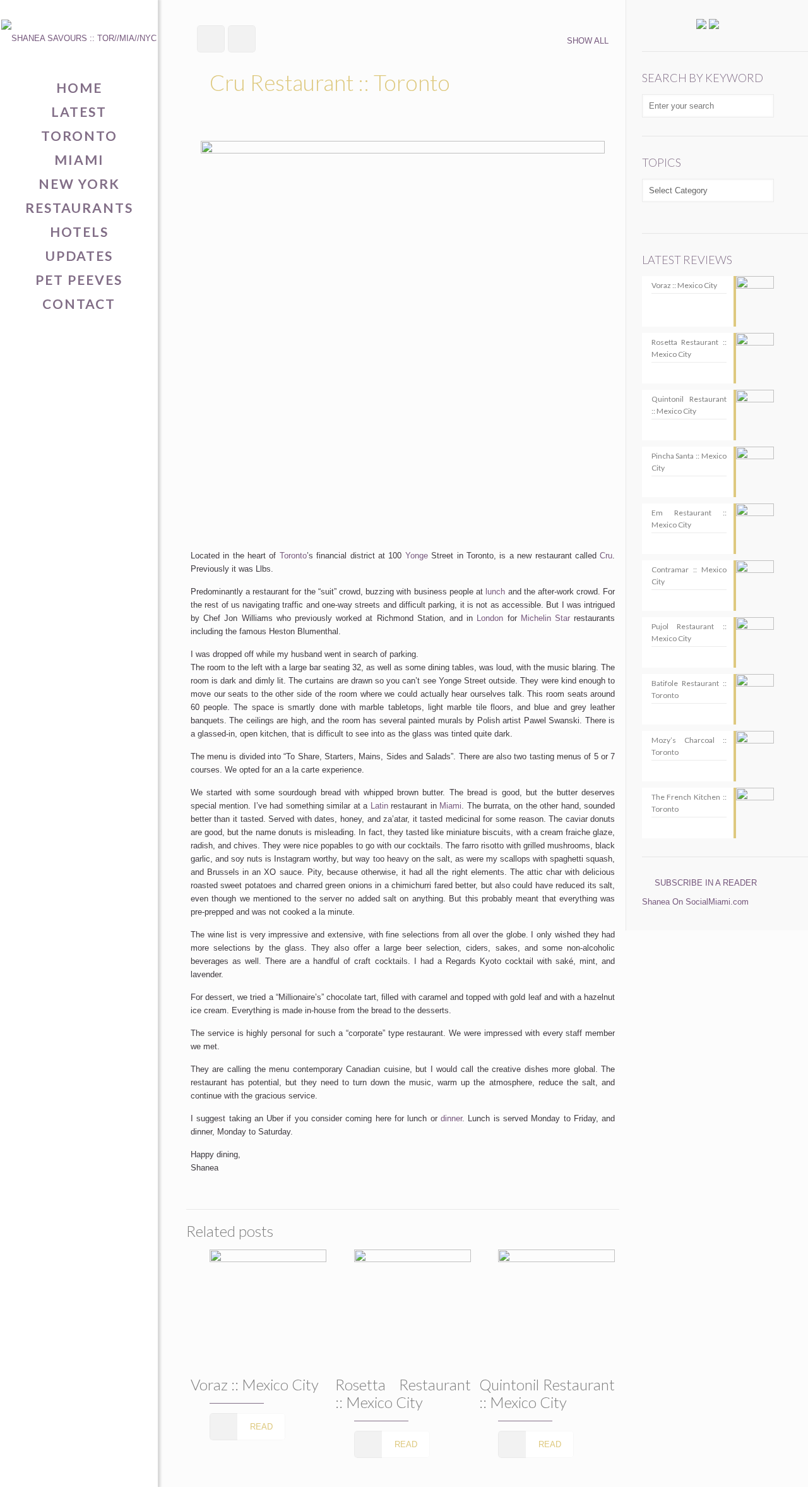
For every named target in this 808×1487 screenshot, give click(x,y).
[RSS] (118, 1465)
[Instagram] (98, 1465)
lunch (495, 591)
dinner (451, 1118)
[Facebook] (40, 1465)
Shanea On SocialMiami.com (695, 901)
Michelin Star (545, 618)
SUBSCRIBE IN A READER (706, 883)
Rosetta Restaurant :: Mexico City (403, 1393)
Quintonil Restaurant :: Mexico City (547, 1393)
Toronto (293, 555)
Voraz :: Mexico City (255, 1384)
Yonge (416, 555)
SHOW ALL (588, 40)
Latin (379, 805)
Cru (606, 555)
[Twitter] (59, 1465)
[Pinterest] (79, 1465)
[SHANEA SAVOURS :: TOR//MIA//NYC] (79, 37)
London (490, 618)
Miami (450, 805)
